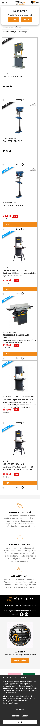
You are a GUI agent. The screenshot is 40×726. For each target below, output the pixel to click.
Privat (13, 20)
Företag (26, 20)
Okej (20, 722)
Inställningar (20, 710)
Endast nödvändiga (20, 716)
